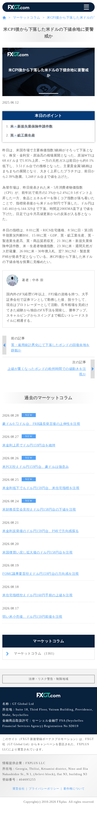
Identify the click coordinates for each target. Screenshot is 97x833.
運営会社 (18, 788)
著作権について (74, 788)
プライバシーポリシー (44, 788)
